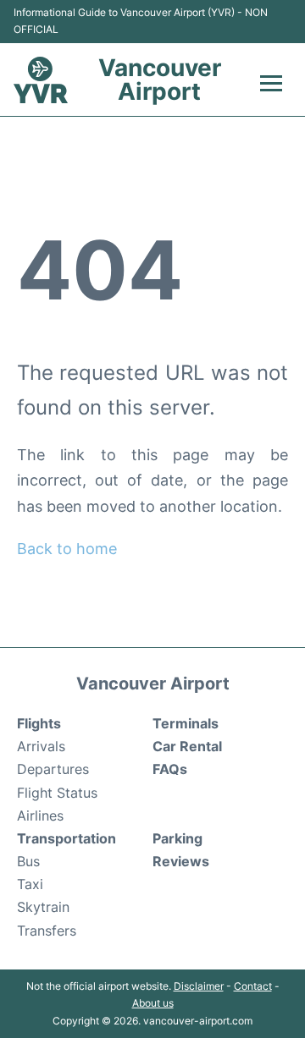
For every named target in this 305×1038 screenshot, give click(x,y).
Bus (28, 861)
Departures (53, 769)
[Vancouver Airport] (41, 80)
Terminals (185, 723)
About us (153, 1003)
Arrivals (41, 746)
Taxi (30, 884)
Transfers (46, 930)
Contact (253, 986)
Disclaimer (199, 986)
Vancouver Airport (159, 79)
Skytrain (43, 906)
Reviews (180, 861)
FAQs (169, 769)
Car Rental (187, 746)
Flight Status (57, 792)
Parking (177, 838)
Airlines (40, 815)
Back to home (67, 548)
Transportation (66, 838)
